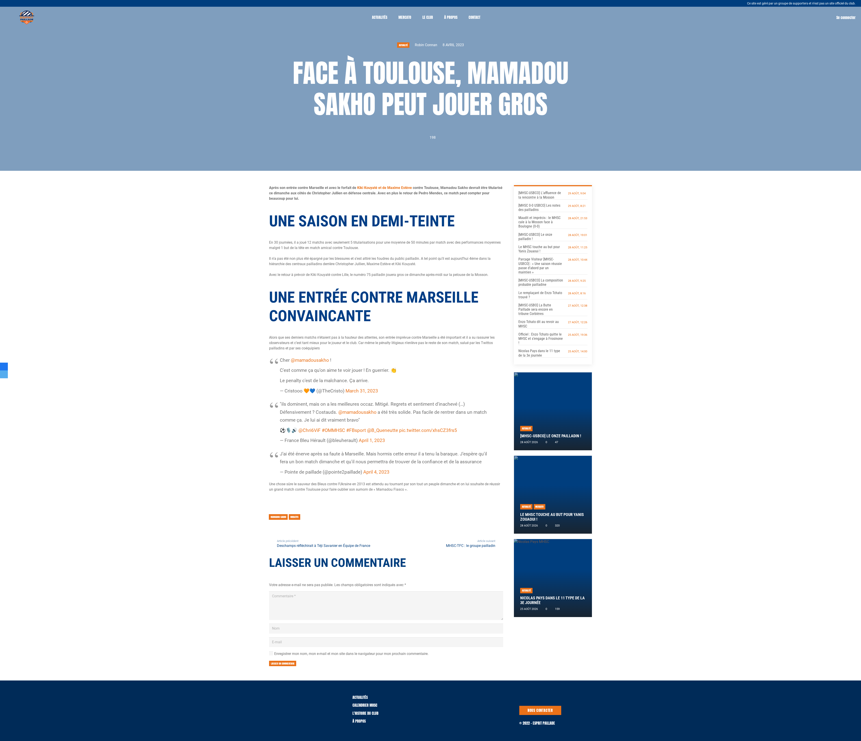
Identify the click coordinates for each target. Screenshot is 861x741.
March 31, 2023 (362, 391)
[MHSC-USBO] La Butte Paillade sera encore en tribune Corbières (535, 309)
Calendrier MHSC (364, 705)
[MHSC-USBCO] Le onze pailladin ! (550, 436)
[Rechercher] (490, 17)
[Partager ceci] (4, 366)
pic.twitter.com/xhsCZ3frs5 (428, 430)
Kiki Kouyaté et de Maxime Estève (384, 188)
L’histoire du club (365, 713)
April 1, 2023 (372, 440)
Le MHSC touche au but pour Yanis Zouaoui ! (539, 249)
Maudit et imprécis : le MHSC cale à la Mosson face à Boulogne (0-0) (539, 222)
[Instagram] (37, 3)
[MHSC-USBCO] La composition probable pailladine (540, 282)
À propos (359, 721)
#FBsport (356, 430)
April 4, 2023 (376, 472)
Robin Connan (426, 45)
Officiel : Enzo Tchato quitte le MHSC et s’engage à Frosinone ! (540, 338)
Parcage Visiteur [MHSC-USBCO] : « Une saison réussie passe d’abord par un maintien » (540, 265)
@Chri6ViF (309, 430)
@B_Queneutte (382, 430)
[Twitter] (25, 3)
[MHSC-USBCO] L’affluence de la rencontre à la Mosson (539, 195)
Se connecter (846, 17)
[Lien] (27, 17)
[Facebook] (31, 3)
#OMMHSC (333, 430)
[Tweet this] (4, 374)
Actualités (360, 697)
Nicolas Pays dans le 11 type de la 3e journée (539, 353)
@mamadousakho (310, 360)
